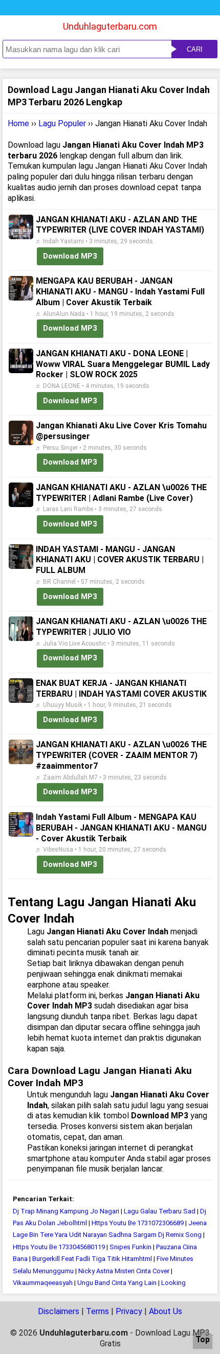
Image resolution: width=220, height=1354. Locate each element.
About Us (165, 1311)
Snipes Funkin (130, 1247)
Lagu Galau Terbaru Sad (159, 1211)
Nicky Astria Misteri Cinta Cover (123, 1271)
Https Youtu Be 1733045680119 (59, 1247)
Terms (97, 1311)
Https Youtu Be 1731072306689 (138, 1223)
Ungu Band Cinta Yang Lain (117, 1283)
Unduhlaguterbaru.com (110, 26)
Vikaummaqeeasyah (43, 1283)
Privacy (129, 1311)
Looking (173, 1283)
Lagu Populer (62, 123)
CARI (195, 49)
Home (18, 123)
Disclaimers (58, 1311)
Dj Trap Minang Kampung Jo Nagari (66, 1211)
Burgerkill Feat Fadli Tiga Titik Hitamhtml (92, 1259)
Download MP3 (70, 256)
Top (202, 1340)
